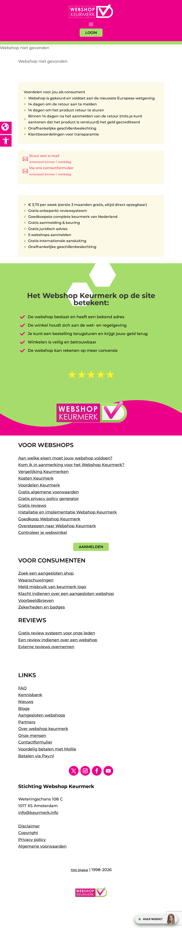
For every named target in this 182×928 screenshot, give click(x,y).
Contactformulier (35, 742)
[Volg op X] (74, 771)
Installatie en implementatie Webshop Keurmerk (67, 512)
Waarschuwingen (35, 580)
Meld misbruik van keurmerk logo (52, 586)
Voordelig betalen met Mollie (47, 749)
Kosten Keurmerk (35, 478)
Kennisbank (30, 694)
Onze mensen (32, 735)
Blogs (24, 708)
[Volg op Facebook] (97, 771)
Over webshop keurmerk (43, 728)
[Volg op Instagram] (85, 771)
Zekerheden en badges (41, 607)
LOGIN (91, 33)
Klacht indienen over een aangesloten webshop (66, 593)
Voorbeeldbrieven (36, 600)
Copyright (28, 832)
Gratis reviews (32, 505)
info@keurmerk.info (38, 812)
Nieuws (25, 701)
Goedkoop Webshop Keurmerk (49, 519)
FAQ (22, 688)
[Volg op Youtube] (108, 771)
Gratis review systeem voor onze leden (56, 633)
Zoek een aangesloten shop (46, 573)
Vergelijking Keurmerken (43, 471)
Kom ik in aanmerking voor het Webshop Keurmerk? (71, 464)
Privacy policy (32, 839)
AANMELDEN (91, 547)
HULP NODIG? (152, 919)
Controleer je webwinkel (42, 532)
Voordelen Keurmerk (39, 485)
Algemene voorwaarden (42, 846)
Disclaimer (29, 826)
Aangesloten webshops (41, 715)
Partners (26, 722)
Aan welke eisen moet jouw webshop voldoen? (65, 458)
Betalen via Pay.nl (36, 756)
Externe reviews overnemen (46, 646)
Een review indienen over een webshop (57, 639)
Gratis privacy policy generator (48, 498)
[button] (6, 141)
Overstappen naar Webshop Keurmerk (57, 525)
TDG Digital (79, 870)
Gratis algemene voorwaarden (48, 492)
